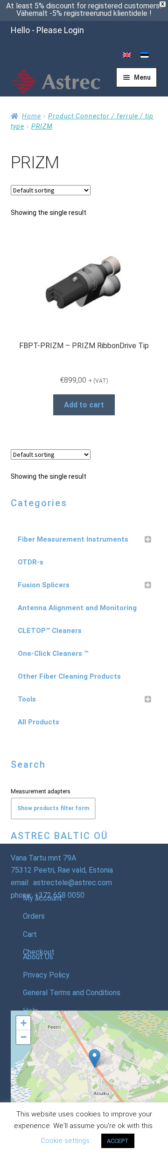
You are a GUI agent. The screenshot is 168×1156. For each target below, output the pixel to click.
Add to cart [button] (84, 404)
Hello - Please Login (47, 30)
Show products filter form (53, 808)
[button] (94, 1058)
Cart (30, 934)
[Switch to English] (127, 55)
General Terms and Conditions (71, 992)
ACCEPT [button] (118, 1140)
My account (42, 898)
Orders (34, 916)
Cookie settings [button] (65, 1140)
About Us (38, 956)
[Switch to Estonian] (145, 55)
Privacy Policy (46, 974)
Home (31, 116)
